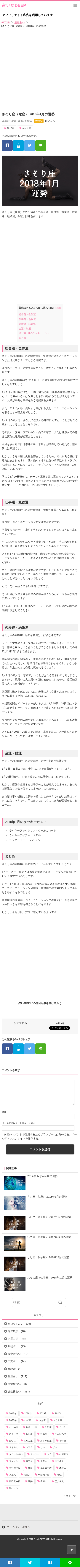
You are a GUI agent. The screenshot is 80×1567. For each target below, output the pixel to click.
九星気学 (13, 1331)
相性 (59, 1474)
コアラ (29, 1447)
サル (42, 1447)
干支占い (13, 1361)
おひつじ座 (31, 1427)
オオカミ (13, 1447)
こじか (62, 1427)
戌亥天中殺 (46, 1468)
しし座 (29, 1434)
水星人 (12, 1474)
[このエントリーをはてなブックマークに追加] (50, 1562)
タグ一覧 (70, 1495)
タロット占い (15, 1323)
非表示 (57, 308)
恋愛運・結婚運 (27, 323)
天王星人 (59, 1461)
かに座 (48, 1427)
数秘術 (12, 1368)
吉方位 (29, 1461)
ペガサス (63, 1454)
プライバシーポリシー (20, 1527)
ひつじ (12, 1440)
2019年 (43, 1413)
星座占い (19, 22)
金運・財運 (25, 328)
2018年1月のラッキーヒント (34, 333)
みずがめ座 (46, 1440)
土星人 (43, 1461)
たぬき (43, 1434)
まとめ (22, 337)
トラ (49, 1454)
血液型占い (14, 1383)
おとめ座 (13, 1427)
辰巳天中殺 (14, 1481)
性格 (30, 1468)
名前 (4, 1112)
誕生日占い (14, 1391)
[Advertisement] (40, 70)
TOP (7, 22)
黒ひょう (13, 1488)
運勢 (30, 1481)
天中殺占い (14, 1353)
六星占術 (13, 1338)
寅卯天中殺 (14, 1468)
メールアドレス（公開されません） (20, 1123)
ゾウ (55, 1447)
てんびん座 (60, 1434)
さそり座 (26, 128)
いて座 (27, 1420)
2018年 (10, 128)
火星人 (27, 1474)
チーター (34, 1454)
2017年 (13, 1413)
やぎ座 (62, 1440)
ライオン (13, 1461)
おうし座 (57, 1420)
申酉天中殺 (43, 1474)
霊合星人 (59, 1481)
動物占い (13, 1346)
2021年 (13, 1420)
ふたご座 (28, 1440)
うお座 (42, 1420)
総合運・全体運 (27, 314)
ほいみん (50, 120)
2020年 (58, 1413)
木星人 (62, 1468)
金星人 (43, 1481)
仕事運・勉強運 (27, 319)
